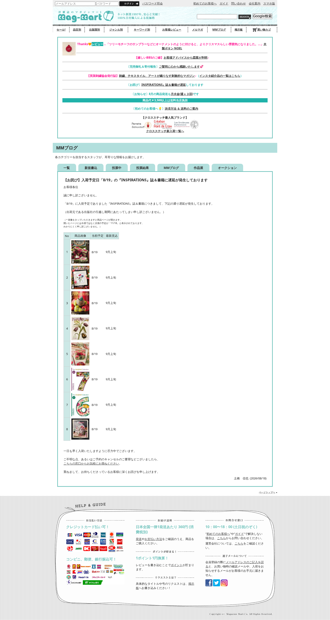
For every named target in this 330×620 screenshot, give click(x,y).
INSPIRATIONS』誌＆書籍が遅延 (163, 85)
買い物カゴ (264, 29)
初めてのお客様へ (205, 3)
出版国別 (94, 29)
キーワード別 (142, 29)
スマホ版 (269, 3)
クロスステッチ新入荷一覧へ (165, 131)
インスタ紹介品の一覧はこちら (219, 76)
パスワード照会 (152, 3)
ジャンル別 (116, 29)
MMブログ (219, 29)
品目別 (77, 29)
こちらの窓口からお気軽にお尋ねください (91, 463)
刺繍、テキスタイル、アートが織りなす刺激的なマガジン (157, 76)
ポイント (177, 565)
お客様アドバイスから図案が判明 (185, 57)
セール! (61, 29)
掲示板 (239, 29)
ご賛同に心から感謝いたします (179, 66)
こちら (221, 538)
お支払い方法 (153, 539)
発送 (139, 539)
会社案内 (254, 3)
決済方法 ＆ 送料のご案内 (181, 108)
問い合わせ (238, 3)
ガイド (224, 3)
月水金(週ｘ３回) (182, 94)
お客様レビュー (171, 29)
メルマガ (197, 29)
